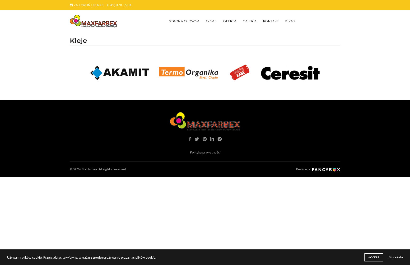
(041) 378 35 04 (119, 5)
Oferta (229, 21)
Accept (373, 257)
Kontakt (271, 21)
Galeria (250, 21)
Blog (290, 21)
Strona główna (184, 21)
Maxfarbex (89, 169)
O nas (211, 21)
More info (396, 257)
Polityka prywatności (205, 152)
